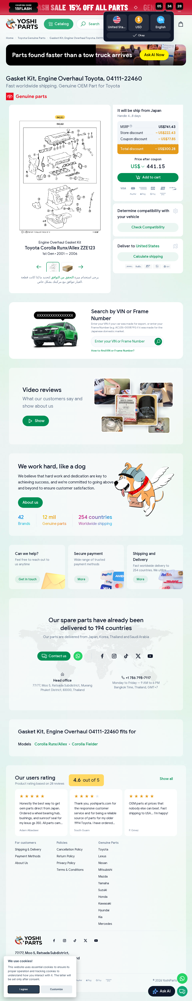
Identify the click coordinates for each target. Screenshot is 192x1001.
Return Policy (66, 856)
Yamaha (103, 883)
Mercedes (105, 924)
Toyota (103, 849)
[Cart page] (181, 24)
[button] (52, 267)
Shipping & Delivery (28, 849)
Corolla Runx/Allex (50, 744)
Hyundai (103, 910)
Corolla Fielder (85, 744)
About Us (21, 863)
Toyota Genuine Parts (31, 38)
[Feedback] (182, 991)
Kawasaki (104, 903)
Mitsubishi (105, 870)
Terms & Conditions (70, 870)
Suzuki (102, 890)
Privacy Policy (66, 863)
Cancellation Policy (69, 849)
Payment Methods (27, 856)
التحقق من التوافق (62, 277)
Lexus (102, 856)
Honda (102, 897)
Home (10, 38)
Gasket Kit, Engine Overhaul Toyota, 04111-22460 (81, 38)
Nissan (102, 863)
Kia (100, 917)
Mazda (103, 876)
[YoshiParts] (28, 940)
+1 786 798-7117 (138, 678)
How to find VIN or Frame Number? (112, 350)
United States (147, 246)
